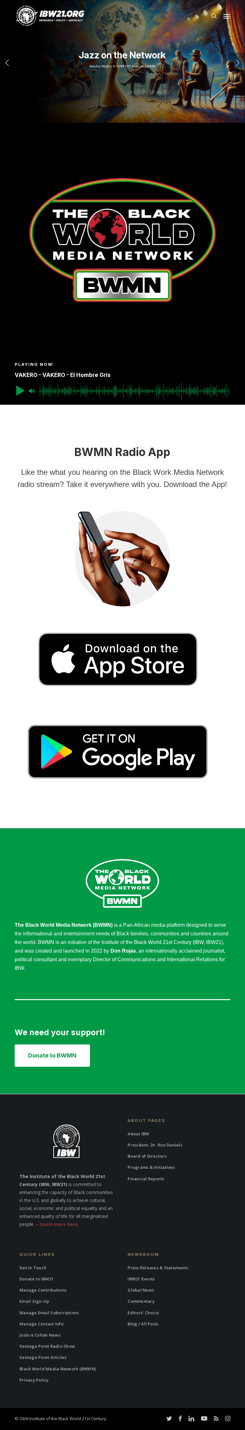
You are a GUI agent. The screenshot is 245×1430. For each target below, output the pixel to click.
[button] (226, 16)
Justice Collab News (39, 1335)
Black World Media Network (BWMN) (57, 1369)
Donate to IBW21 (36, 1279)
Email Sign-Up (34, 1301)
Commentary (141, 1301)
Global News (141, 1290)
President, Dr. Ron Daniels (155, 1145)
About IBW (138, 1134)
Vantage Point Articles (43, 1357)
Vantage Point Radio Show (47, 1346)
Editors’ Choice (143, 1313)
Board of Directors (147, 1156)
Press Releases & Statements (158, 1268)
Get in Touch (32, 1268)
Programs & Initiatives (151, 1167)
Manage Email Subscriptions (49, 1313)
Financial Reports (146, 1179)
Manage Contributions (42, 1290)
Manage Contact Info (41, 1324)
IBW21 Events (141, 1279)
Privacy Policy (34, 1380)
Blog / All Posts (143, 1324)
